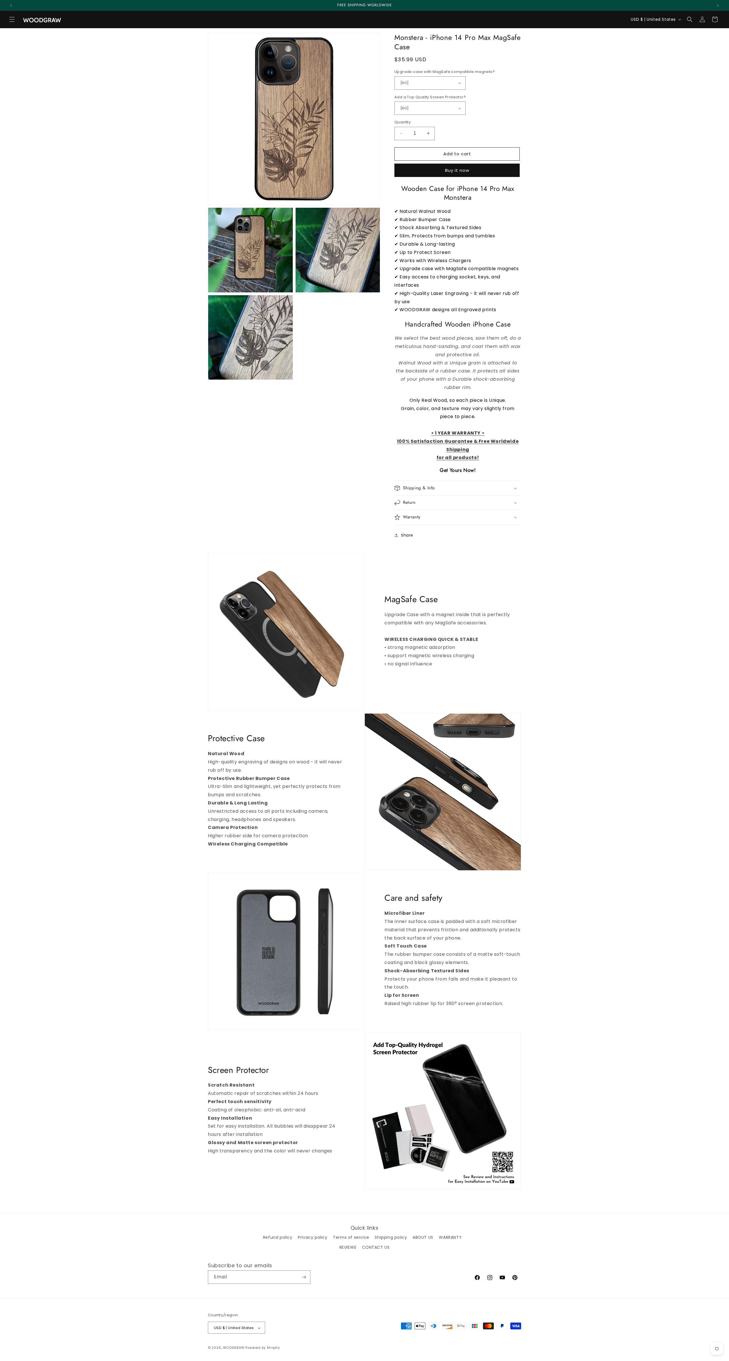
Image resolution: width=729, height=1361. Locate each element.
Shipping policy (391, 1237)
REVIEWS (348, 1247)
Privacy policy (312, 1237)
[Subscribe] (304, 1277)
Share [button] (407, 535)
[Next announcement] (718, 5)
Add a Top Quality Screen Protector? (430, 97)
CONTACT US (376, 1247)
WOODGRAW (234, 1348)
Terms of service (351, 1237)
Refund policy (277, 1237)
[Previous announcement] (11, 5)
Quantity (402, 122)
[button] (12, 19)
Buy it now (457, 170)
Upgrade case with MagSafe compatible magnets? (444, 71)
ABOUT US (423, 1237)
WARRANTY (450, 1237)
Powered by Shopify (262, 1348)
